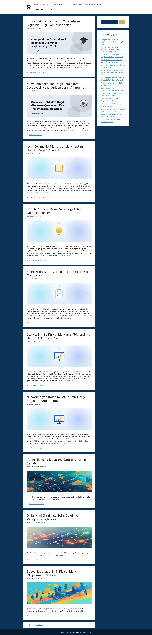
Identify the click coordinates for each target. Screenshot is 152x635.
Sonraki (39, 625)
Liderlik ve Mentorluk (58, 4)
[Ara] (122, 22)
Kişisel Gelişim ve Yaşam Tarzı (42, 9)
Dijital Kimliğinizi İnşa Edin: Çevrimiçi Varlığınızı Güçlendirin (53, 517)
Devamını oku (77, 67)
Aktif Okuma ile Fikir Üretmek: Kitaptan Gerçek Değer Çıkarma (55, 148)
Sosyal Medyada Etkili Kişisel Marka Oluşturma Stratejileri (52, 573)
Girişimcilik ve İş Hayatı (75, 4)
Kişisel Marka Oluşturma (40, 4)
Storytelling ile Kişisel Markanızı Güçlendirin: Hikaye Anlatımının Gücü (58, 336)
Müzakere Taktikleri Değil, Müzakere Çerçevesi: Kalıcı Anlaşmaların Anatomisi (56, 85)
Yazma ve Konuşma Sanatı (94, 4)
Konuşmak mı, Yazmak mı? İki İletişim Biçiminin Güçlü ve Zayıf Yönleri (53, 23)
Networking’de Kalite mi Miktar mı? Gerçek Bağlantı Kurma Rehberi (57, 399)
